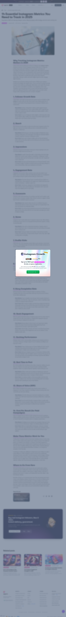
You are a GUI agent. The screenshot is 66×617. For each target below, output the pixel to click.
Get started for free (32, 271)
